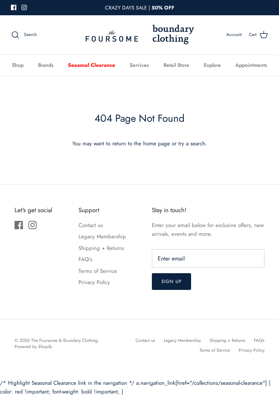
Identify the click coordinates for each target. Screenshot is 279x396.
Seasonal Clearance (91, 65)
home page (156, 144)
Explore (212, 65)
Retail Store (176, 65)
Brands (45, 65)
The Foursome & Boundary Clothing (64, 340)
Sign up (171, 281)
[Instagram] (24, 7)
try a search (191, 144)
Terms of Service (97, 271)
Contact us (90, 225)
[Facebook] (13, 7)
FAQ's (85, 259)
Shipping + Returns (101, 248)
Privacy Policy (94, 282)
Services (139, 65)
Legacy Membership (102, 237)
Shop (18, 65)
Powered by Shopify (33, 346)
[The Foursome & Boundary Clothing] (139, 35)
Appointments (251, 65)
